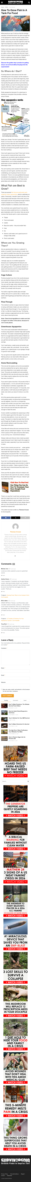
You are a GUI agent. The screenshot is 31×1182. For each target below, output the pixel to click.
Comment (4, 648)
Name (3, 668)
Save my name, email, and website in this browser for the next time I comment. (16, 690)
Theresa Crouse (15, 532)
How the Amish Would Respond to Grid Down (18, 711)
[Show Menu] (2, 2)
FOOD (6, 7)
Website (3, 682)
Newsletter (9, 1175)
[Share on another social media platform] (25, 517)
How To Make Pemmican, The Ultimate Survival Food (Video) (19, 705)
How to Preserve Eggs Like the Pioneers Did (17, 737)
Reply (3, 575)
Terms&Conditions (14, 1174)
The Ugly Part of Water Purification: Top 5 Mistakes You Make (18, 731)
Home (2, 7)
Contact (3, 1175)
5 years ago (11, 624)
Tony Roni (4, 624)
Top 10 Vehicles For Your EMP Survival (19, 718)
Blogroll (22, 1174)
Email (3, 675)
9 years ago (13, 568)
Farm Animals (12, 7)
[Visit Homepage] (15, 2)
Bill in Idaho (4, 600)
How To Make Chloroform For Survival (19, 724)
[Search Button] (29, 2)
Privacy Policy (4, 1174)
